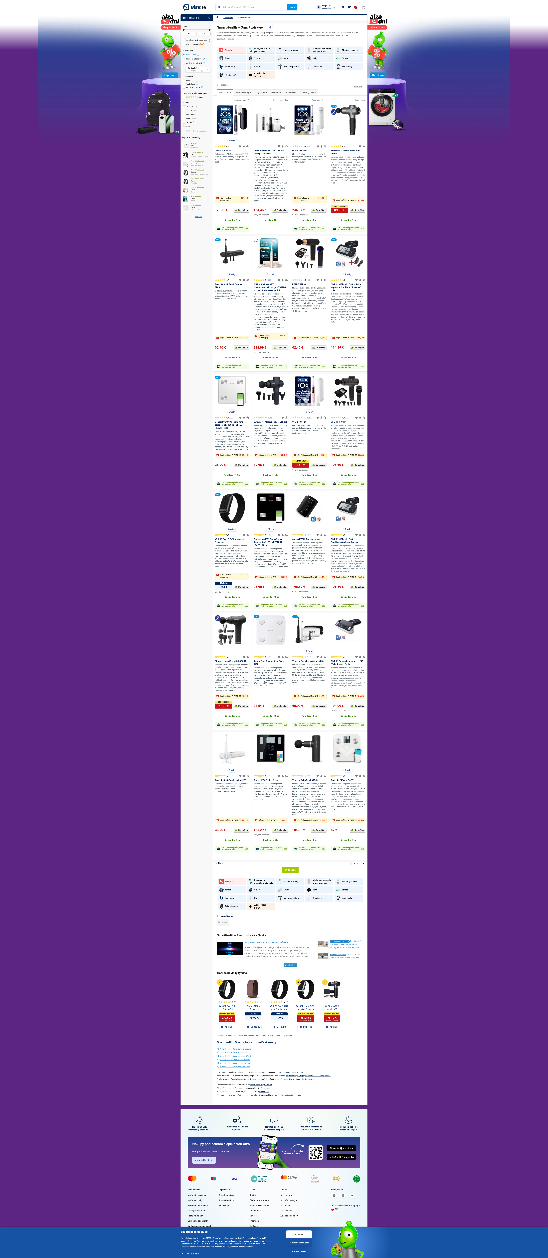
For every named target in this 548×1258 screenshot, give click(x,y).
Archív (224, 922)
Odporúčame (225, 92)
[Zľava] (220, 982)
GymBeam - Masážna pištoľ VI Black (270, 422)
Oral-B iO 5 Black (223, 151)
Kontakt (253, 1195)
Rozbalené (190, 84)
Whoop (189, 122)
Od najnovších (309, 92)
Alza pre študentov (289, 1216)
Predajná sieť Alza (196, 1210)
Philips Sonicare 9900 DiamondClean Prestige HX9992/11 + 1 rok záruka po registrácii (270, 287)
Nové (188, 81)
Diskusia (358, 86)
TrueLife (189, 107)
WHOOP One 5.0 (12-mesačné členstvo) (279, 1007)
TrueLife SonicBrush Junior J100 (230, 780)
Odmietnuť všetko (299, 1251)
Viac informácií (192, 1253)
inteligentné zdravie (338, 955)
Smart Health (266, 1088)
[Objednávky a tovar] (343, 7)
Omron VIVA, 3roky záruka (266, 780)
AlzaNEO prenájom (289, 1200)
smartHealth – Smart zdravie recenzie (299, 1079)
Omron (189, 118)
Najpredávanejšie (243, 92)
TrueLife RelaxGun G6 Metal (305, 780)
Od (184, 30)
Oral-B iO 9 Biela (300, 151)
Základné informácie (259, 1200)
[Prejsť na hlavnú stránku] (194, 7)
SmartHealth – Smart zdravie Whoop (235, 1063)
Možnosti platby (195, 1200)
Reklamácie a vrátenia (198, 1205)
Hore (220, 863)
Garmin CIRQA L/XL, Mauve (253, 1007)
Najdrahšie (276, 92)
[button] (232, 199)
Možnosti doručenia (197, 1195)
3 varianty (232, 529)
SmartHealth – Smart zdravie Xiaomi (235, 1052)
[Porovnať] (247, 146)
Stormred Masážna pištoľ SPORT (230, 661)
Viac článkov (290, 965)
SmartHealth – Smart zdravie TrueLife (235, 1049)
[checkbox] (196, 40)
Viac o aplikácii (202, 1160)
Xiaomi (189, 110)
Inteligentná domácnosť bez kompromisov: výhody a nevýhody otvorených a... (345, 944)
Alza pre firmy (286, 1195)
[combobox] (251, 7)
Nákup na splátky (195, 1216)
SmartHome (228, 18)
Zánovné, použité (193, 87)
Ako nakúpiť (224, 1205)
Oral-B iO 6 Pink (299, 422)
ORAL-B (189, 114)
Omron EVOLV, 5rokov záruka (306, 539)
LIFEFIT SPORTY (338, 422)
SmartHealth (244, 18)
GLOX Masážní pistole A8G (332, 1007)
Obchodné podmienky (198, 1221)
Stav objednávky (226, 1195)
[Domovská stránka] (217, 17)
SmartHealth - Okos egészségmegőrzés (285, 1095)
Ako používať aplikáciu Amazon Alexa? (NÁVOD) (266, 942)
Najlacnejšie (261, 92)
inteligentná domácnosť (340, 941)
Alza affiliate (286, 1210)
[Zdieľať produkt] (270, 27)
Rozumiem (299, 1234)
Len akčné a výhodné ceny (196, 40)
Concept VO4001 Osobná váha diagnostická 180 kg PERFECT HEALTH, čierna (268, 542)
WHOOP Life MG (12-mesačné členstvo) (305, 1007)
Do (209, 30)
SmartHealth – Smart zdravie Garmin (235, 1067)
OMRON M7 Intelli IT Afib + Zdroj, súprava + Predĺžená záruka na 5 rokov (346, 287)
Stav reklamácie (226, 1200)
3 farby (232, 141)
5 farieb (270, 274)
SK (336, 1209)
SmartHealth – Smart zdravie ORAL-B (235, 1056)
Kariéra (253, 1216)
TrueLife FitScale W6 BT (342, 780)
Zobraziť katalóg (191, 18)
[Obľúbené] (349, 7)
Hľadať (292, 7)
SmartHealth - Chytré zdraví (261, 1085)
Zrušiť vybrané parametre (196, 131)
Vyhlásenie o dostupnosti (199, 1226)
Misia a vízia (255, 1210)
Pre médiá (254, 1221)
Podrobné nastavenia (299, 1243)
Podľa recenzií (292, 92)
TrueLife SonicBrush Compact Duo (308, 661)
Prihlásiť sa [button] (326, 8)
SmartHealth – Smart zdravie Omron (235, 1060)
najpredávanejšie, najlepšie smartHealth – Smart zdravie (308, 1076)
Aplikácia (254, 1226)
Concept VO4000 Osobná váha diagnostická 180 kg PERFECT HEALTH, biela (229, 425)
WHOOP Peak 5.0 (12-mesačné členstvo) (227, 1008)
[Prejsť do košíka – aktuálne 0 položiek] (363, 7)
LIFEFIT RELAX (299, 284)
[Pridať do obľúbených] (240, 146)
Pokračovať (229, 39)
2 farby (232, 274)
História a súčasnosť (259, 1205)
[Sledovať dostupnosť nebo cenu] (244, 146)
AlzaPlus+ (285, 1205)
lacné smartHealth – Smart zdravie (289, 1072)
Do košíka (243, 210)
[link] (197, 216)
